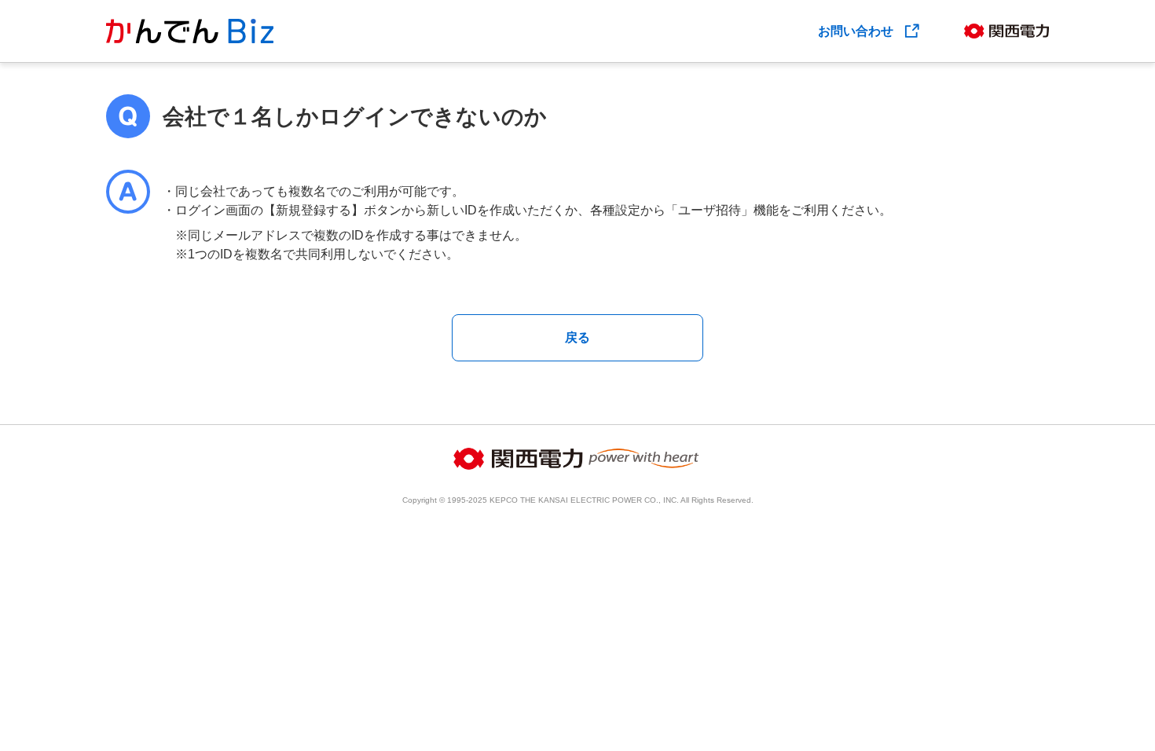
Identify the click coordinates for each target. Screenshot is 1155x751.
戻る (577, 337)
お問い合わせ (857, 31)
